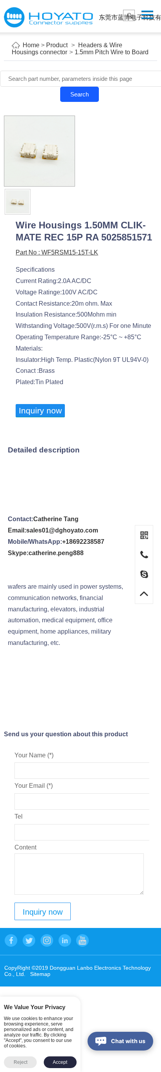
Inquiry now (40, 410)
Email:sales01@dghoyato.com (53, 530)
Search (79, 94)
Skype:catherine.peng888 (46, 553)
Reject (20, 1062)
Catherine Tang (56, 519)
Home (31, 45)
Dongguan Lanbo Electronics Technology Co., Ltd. (48, 17)
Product (57, 45)
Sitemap (40, 974)
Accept (60, 1062)
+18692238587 (83, 541)
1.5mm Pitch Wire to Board (111, 52)
